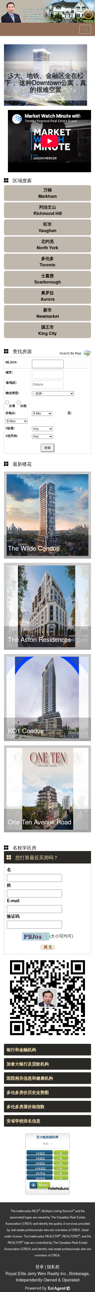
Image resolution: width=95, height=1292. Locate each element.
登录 (39, 1267)
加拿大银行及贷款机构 (28, 1064)
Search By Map (70, 353)
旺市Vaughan (47, 227)
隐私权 (53, 1267)
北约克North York (47, 244)
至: (70, 413)
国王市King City (47, 330)
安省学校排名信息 (23, 1121)
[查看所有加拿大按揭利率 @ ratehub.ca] (58, 1188)
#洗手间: (12, 436)
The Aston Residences (39, 639)
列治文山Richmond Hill (48, 210)
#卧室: (10, 428)
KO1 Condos (26, 730)
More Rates (43, 1186)
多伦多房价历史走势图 (28, 1092)
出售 (12, 406)
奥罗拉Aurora (48, 296)
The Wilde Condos (33, 548)
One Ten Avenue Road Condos (39, 825)
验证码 (13, 916)
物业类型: (12, 393)
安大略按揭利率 (47, 1137)
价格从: (11, 413)
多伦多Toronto (47, 261)
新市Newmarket (47, 313)
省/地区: (11, 383)
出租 (23, 406)
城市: (9, 372)
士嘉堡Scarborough (47, 278)
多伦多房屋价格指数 (26, 1106)
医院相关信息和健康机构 (30, 1078)
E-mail (13, 900)
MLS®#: (11, 362)
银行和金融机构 (21, 1049)
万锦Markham (47, 193)
